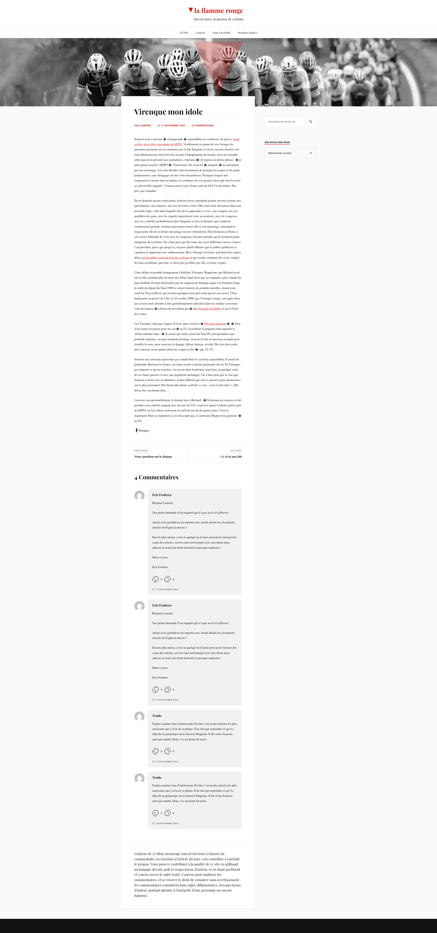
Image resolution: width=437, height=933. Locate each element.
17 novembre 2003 (173, 125)
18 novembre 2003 (167, 589)
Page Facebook (221, 32)
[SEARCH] (311, 122)
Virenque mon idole (168, 111)
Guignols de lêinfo (209, 308)
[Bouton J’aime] (155, 579)
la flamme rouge (218, 10)
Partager (144, 430)
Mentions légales (247, 32)
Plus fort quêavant (215, 323)
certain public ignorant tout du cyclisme (165, 257)
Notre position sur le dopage (153, 456)
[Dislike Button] (167, 579)
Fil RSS (184, 32)
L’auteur (200, 32)
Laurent (145, 125)
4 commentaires (203, 125)
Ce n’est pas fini (231, 456)
